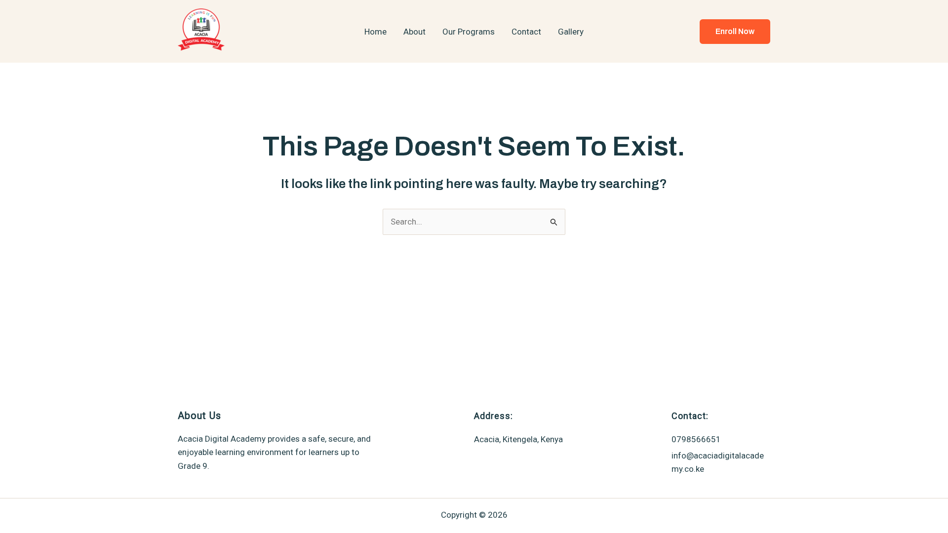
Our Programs (468, 32)
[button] (735, 31)
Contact (526, 32)
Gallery (571, 32)
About (414, 32)
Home (375, 32)
